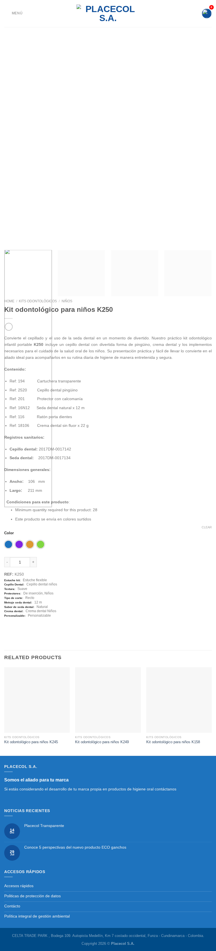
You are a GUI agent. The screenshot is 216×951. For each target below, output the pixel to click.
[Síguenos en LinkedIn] (20, 800)
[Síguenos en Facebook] (7, 800)
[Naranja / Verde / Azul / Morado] (30, 544)
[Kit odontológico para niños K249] (108, 700)
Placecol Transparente (44, 825)
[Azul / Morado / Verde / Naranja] (8, 544)
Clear (207, 527)
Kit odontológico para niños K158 (173, 742)
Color (9, 533)
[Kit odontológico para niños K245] (37, 700)
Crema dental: (13, 611)
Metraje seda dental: (18, 602)
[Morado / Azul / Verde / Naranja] (19, 544)
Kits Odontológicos (38, 301)
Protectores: (12, 593)
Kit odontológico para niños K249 (102, 742)
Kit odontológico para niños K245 (31, 742)
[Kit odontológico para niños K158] (179, 700)
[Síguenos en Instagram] (14, 800)
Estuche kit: (12, 580)
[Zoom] (11, 239)
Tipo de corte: (13, 598)
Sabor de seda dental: (19, 607)
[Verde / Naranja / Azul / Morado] (40, 544)
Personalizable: (15, 615)
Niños (67, 301)
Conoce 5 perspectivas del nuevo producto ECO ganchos (75, 847)
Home (9, 301)
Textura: (9, 589)
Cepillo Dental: (14, 584)
